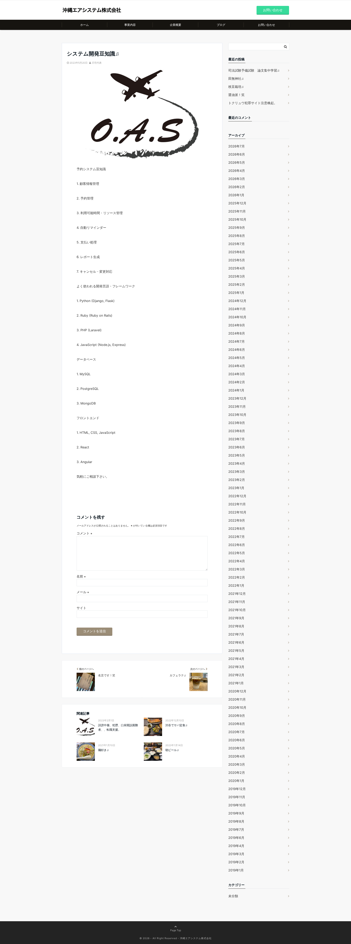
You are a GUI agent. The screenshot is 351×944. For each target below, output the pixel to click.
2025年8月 (236, 236)
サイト (81, 608)
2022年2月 (236, 577)
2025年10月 (237, 219)
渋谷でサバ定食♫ (176, 725)
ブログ (221, 24)
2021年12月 (237, 594)
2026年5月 (236, 162)
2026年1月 (236, 195)
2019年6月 (236, 838)
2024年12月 (237, 301)
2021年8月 (236, 626)
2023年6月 (236, 447)
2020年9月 (236, 716)
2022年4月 (236, 561)
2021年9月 (236, 618)
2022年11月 (237, 504)
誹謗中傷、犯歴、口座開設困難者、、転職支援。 (118, 727)
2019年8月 (236, 821)
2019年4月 (236, 846)
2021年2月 (236, 675)
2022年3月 (236, 569)
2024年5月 (236, 358)
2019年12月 (237, 789)
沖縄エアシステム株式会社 (196, 938)
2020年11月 (237, 699)
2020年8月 (236, 724)
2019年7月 (236, 829)
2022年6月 (236, 545)
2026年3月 (236, 179)
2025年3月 (236, 276)
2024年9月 (236, 325)
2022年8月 (236, 529)
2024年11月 (237, 309)
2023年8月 (236, 431)
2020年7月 (236, 732)
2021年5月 (236, 651)
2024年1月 (236, 390)
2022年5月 (236, 553)
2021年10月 (237, 610)
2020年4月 (236, 756)
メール (83, 592)
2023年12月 (237, 398)
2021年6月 (236, 642)
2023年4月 (236, 463)
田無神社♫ (236, 78)
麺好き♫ (103, 750)
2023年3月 (236, 472)
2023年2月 (236, 480)
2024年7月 (236, 341)
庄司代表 (97, 62)
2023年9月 (236, 423)
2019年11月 (236, 797)
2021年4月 (236, 659)
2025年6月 (236, 252)
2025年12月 (237, 203)
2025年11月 (237, 211)
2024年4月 (236, 366)
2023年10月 (237, 415)
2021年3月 (236, 667)
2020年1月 (236, 781)
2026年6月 (236, 154)
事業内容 (130, 24)
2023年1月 (236, 488)
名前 (81, 576)
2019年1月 (236, 870)
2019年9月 (236, 813)
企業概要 (175, 24)
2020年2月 (236, 773)
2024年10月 (237, 317)
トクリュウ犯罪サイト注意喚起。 (252, 103)
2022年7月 (236, 537)
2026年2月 (236, 187)
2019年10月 (237, 805)
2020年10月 (237, 707)
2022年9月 (236, 520)
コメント (84, 533)
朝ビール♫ (172, 750)
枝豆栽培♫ (236, 87)
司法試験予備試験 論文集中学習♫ (254, 70)
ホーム (84, 24)
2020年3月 (236, 764)
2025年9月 (236, 228)
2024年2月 (236, 382)
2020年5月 (236, 748)
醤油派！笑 (236, 95)
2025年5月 (236, 260)
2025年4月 (236, 268)
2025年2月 (236, 284)
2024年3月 (236, 374)
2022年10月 (237, 512)
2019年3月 (236, 854)
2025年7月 (236, 244)
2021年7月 (236, 634)
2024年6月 (236, 350)
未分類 (233, 896)
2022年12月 (237, 496)
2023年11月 (237, 406)
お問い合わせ (273, 10)
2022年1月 (236, 585)
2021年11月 (236, 602)
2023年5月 (236, 455)
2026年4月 (236, 171)
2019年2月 (236, 862)
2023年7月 (236, 439)
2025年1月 (236, 293)
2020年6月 (236, 740)
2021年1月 (236, 683)
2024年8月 (236, 333)
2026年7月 (236, 146)
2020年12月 (237, 691)
